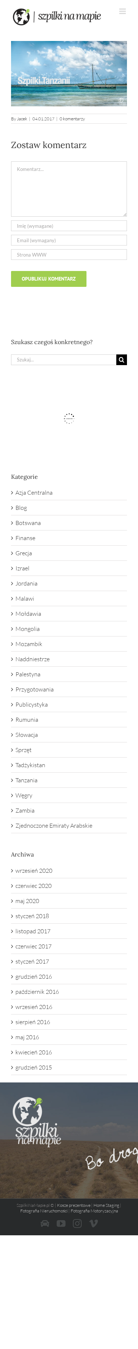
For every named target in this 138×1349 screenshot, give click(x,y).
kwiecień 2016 (33, 1052)
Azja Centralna (34, 492)
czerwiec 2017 (33, 946)
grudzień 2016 (33, 976)
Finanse (25, 538)
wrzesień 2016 (33, 1006)
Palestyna (27, 674)
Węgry (23, 795)
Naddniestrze (32, 659)
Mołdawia (28, 613)
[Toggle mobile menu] (123, 11)
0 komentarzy (72, 118)
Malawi (24, 598)
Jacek (22, 118)
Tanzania (26, 780)
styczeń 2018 (32, 916)
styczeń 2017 (32, 961)
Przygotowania (34, 689)
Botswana (28, 522)
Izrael (22, 568)
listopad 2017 (32, 931)
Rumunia (26, 719)
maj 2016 (27, 1037)
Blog (21, 507)
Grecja (23, 553)
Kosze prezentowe (74, 1205)
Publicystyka (31, 704)
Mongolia (27, 628)
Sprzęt (23, 750)
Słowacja (26, 734)
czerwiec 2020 (33, 885)
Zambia (25, 810)
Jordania (26, 583)
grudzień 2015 (33, 1067)
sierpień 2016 (32, 1022)
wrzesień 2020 (33, 870)
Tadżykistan (30, 765)
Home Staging (106, 1205)
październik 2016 (37, 991)
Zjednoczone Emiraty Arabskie (53, 825)
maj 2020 (27, 901)
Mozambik (28, 644)
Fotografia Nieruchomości (44, 1211)
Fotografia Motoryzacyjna (94, 1211)
